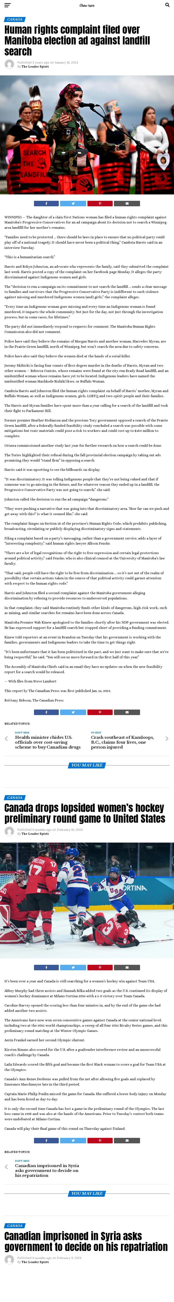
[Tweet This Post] (73, 203)
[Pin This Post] (100, 203)
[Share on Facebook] (46, 203)
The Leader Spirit (35, 66)
